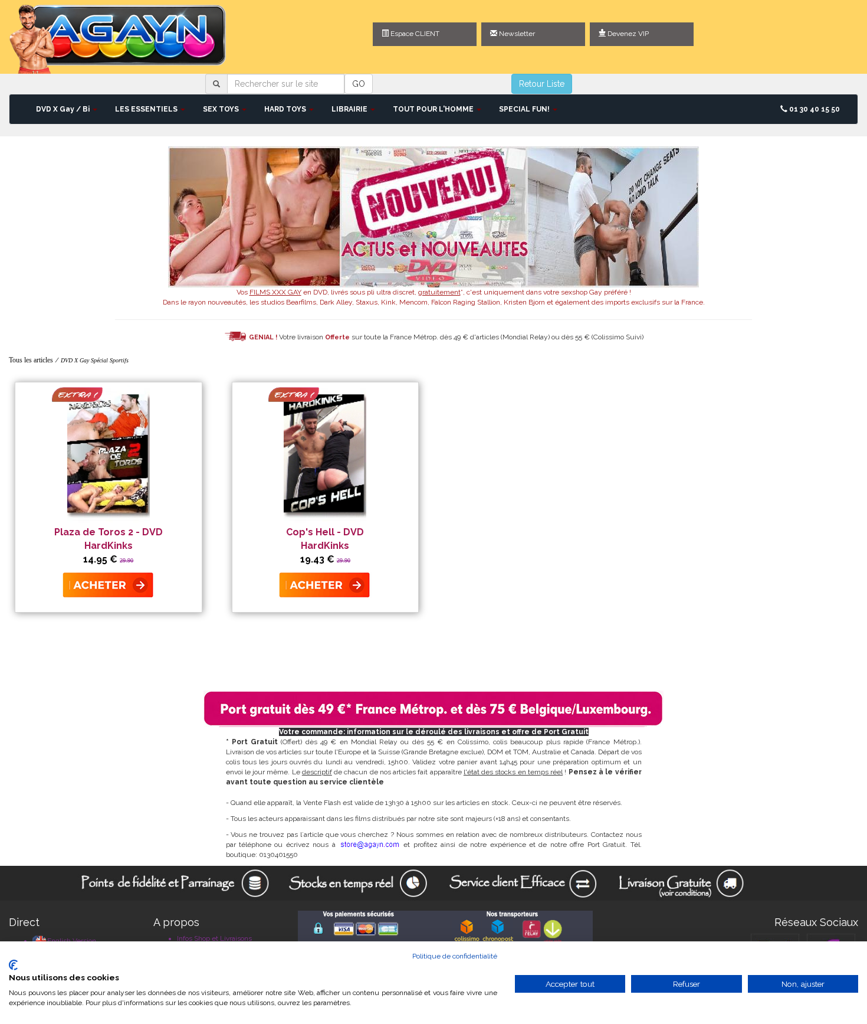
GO (358, 84)
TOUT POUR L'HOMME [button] (434, 109)
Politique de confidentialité (454, 956)
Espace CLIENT (414, 34)
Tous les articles (31, 360)
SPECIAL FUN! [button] (525, 109)
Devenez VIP (627, 34)
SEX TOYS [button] (222, 109)
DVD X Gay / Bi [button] (63, 109)
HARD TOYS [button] (286, 109)
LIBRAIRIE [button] (350, 109)
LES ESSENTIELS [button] (147, 109)
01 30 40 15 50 (813, 109)
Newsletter (516, 34)
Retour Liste (541, 84)
